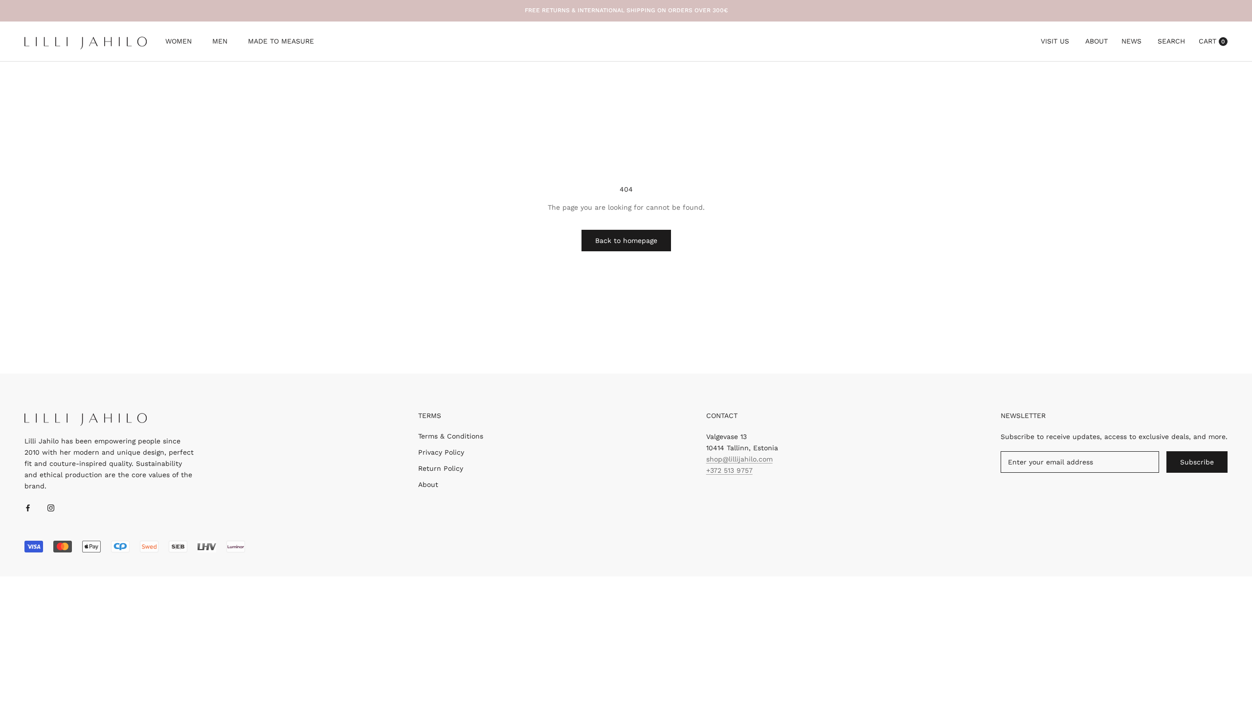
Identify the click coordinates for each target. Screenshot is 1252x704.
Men (219, 42)
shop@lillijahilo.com (739, 459)
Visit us (1055, 41)
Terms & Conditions (450, 436)
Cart (1212, 41)
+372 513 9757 (729, 470)
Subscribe (1197, 462)
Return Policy (440, 468)
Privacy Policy (441, 452)
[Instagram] (50, 507)
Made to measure (281, 42)
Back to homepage (626, 240)
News (1131, 41)
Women (178, 42)
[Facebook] (27, 507)
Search (1171, 41)
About (1096, 41)
